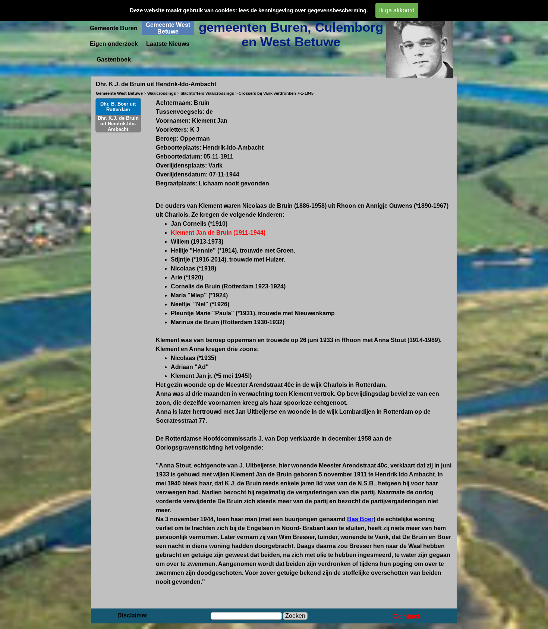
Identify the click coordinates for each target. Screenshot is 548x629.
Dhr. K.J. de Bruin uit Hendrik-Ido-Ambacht (118, 123)
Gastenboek (114, 59)
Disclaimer (132, 615)
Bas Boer (360, 519)
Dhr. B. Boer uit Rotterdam (118, 106)
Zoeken (295, 616)
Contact (406, 616)
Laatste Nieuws (167, 44)
